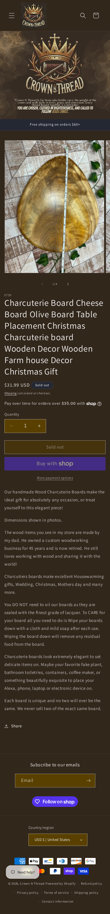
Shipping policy (86, 893)
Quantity (11, 414)
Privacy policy (28, 893)
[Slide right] (68, 284)
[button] (11, 15)
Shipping (10, 393)
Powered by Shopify (60, 883)
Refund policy (91, 883)
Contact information (58, 901)
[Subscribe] (88, 780)
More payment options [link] (55, 477)
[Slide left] (42, 284)
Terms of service (56, 893)
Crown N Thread (32, 883)
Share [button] (16, 725)
